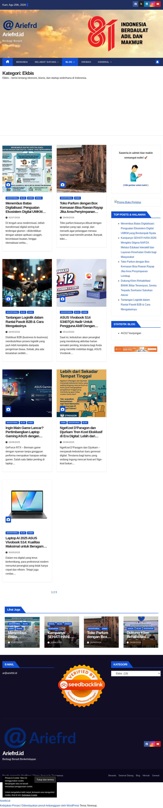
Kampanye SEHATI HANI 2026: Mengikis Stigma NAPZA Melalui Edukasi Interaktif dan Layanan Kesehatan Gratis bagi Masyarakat (139, 247)
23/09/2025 (14, 442)
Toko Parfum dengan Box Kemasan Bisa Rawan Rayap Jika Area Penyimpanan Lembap (81, 209)
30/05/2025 (14, 552)
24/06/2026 (135, 642)
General (104, 62)
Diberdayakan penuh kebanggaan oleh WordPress (50, 805)
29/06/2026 (68, 217)
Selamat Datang (46, 62)
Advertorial (12, 198)
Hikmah (86, 62)
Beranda (22, 62)
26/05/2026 (14, 332)
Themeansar (57, 775)
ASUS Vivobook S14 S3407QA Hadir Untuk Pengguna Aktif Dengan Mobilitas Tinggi (77, 323)
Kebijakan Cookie (29, 795)
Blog (69, 62)
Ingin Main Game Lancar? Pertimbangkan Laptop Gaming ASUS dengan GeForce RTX (24, 434)
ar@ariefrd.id (9, 673)
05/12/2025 (68, 332)
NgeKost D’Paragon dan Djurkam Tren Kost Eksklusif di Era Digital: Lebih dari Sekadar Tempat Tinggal (81, 434)
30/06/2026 (56, 642)
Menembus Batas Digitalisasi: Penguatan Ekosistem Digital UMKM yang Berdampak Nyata (24, 209)
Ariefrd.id (13, 34)
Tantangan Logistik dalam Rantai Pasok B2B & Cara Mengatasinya (24, 321)
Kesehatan (53, 628)
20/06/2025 (68, 442)
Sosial (39, 198)
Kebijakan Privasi (10, 805)
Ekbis (30, 198)
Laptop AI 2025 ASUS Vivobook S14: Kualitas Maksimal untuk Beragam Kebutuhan (24, 544)
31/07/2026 (14, 217)
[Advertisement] (81, 107)
